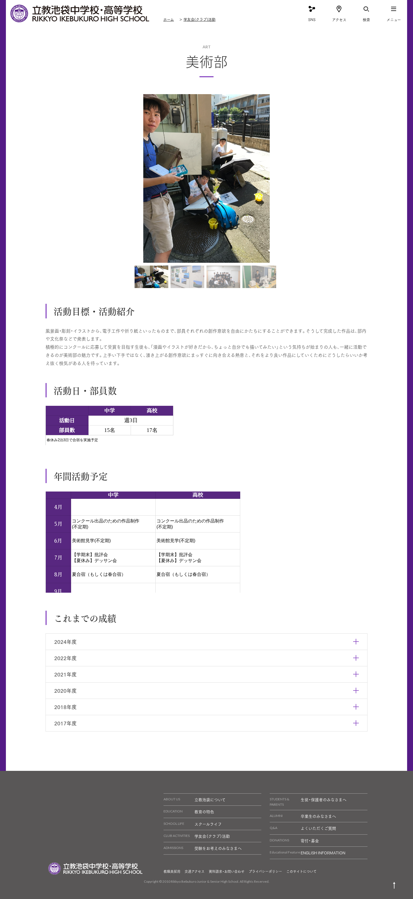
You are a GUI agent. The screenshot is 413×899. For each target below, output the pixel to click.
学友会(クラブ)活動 (199, 19)
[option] (206, 178)
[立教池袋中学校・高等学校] (80, 13)
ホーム (168, 19)
